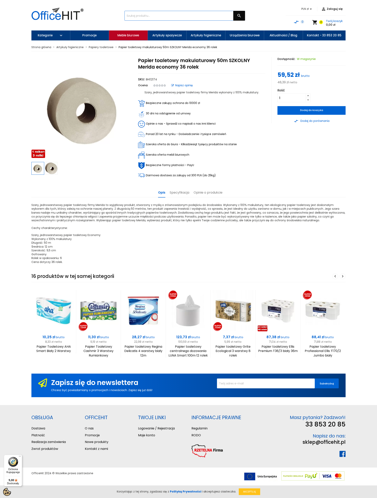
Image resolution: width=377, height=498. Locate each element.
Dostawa (38, 428)
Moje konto (146, 435)
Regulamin (199, 428)
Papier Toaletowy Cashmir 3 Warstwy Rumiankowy (98, 351)
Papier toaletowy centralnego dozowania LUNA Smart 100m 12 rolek (188, 351)
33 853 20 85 (325, 424)
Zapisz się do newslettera (94, 382)
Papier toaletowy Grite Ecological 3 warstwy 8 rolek (233, 351)
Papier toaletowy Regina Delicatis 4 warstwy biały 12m (143, 351)
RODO (196, 435)
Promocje (92, 435)
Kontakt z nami (96, 449)
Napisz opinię (184, 85)
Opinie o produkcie (208, 193)
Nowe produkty (96, 442)
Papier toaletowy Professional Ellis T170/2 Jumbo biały (323, 351)
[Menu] (19, 457)
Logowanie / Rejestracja (156, 428)
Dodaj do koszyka (311, 110)
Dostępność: (286, 59)
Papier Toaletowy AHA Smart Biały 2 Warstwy (53, 348)
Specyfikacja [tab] (179, 193)
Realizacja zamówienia (48, 442)
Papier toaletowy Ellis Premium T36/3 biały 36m (278, 348)
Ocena (143, 85)
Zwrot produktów (44, 449)
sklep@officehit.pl (324, 442)
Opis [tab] (161, 193)
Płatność (38, 435)
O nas (89, 428)
